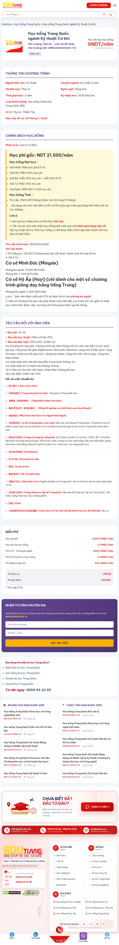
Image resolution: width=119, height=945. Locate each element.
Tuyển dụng (61, 867)
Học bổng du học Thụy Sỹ (100, 907)
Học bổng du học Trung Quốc (22, 673)
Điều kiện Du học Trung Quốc (22, 667)
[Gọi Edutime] (104, 924)
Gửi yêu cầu (59, 643)
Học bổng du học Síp (66, 913)
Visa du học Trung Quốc (19, 683)
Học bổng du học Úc (98, 902)
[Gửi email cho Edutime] (97, 924)
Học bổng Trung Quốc (27, 24)
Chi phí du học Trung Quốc (21, 678)
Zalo (90, 924)
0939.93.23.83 (38, 690)
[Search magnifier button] (111, 15)
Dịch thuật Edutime (65, 879)
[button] (115, 5)
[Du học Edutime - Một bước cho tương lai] (12, 5)
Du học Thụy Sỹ (99, 873)
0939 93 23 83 (54, 829)
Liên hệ (59, 861)
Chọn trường (98, 855)
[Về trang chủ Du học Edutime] (24, 851)
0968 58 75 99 (69, 829)
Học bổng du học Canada (68, 902)
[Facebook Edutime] (84, 924)
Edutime (6, 24)
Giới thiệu (61, 855)
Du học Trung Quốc (101, 879)
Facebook (61, 885)
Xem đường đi (63, 873)
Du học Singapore (100, 885)
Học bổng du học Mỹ (66, 907)
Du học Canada (99, 861)
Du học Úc (97, 867)
